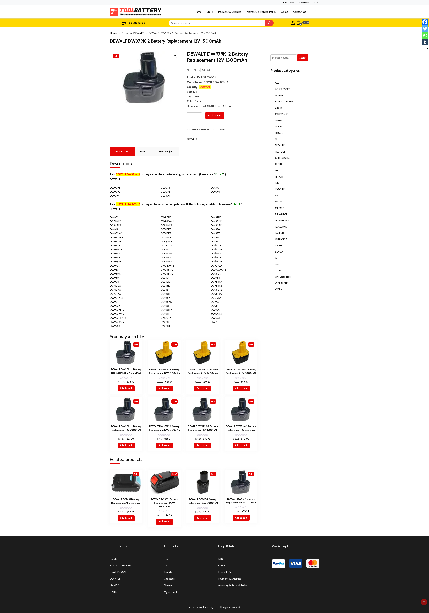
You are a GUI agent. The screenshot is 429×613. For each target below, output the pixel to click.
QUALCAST (281, 239)
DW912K (216, 217)
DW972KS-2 (117, 322)
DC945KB (115, 225)
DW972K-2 (116, 241)
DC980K (216, 273)
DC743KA (165, 229)
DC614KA (216, 257)
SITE (277, 257)
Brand (143, 151)
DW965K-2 (167, 273)
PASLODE (280, 233)
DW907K (165, 317)
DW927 (114, 301)
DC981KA (216, 293)
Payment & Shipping (229, 11)
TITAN (278, 270)
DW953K (115, 305)
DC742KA (115, 289)
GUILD (278, 164)
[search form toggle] (316, 12)
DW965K (216, 225)
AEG (277, 82)
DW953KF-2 (117, 309)
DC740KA (115, 221)
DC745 (215, 301)
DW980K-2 (167, 221)
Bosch (278, 107)
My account (288, 2)
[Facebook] (425, 22)
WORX (278, 289)
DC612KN (216, 249)
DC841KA (165, 257)
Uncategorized (283, 276)
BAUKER (279, 95)
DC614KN (216, 261)
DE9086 (165, 191)
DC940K (165, 293)
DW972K (165, 217)
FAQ (220, 559)
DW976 (215, 229)
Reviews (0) (165, 151)
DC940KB (166, 225)
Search (302, 57)
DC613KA (216, 253)
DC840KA (166, 261)
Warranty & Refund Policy (261, 11)
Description (122, 151)
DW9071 (115, 187)
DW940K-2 (167, 265)
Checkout (304, 2)
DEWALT (206, 129)
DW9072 (115, 191)
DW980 (215, 237)
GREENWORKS (282, 157)
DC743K (165, 285)
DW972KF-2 (117, 237)
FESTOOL (280, 151)
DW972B (115, 245)
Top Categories (136, 22)
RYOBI (278, 245)
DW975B (115, 257)
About (284, 11)
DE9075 (165, 187)
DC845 (164, 249)
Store (210, 11)
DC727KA (115, 293)
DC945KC (166, 301)
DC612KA (216, 245)
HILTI (277, 170)
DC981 (214, 305)
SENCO (279, 251)
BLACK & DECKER (284, 101)
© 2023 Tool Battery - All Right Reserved (214, 607)
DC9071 (215, 187)
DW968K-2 (167, 269)
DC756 (164, 289)
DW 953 (215, 322)
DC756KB (216, 285)
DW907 (215, 309)
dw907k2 (216, 313)
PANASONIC (281, 226)
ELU (277, 139)
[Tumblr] (425, 42)
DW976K (115, 326)
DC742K (165, 281)
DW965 (114, 269)
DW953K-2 (116, 233)
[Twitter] (425, 28)
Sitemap (168, 585)
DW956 (215, 277)
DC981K (164, 313)
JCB (277, 182)
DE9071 (215, 191)
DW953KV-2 (117, 313)
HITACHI (279, 176)
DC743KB (165, 233)
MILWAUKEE (281, 214)
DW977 (215, 233)
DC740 (164, 277)
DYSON (279, 132)
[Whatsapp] (425, 35)
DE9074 (114, 195)
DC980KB (217, 289)
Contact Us (299, 11)
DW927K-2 (116, 297)
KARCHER (280, 189)
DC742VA (115, 285)
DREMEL (279, 126)
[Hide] (427, 48)
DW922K (216, 221)
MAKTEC (279, 201)
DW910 (164, 322)
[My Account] (293, 22)
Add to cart (215, 115)
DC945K (165, 297)
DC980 (164, 305)
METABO (279, 208)
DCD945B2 (167, 241)
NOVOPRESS (282, 220)
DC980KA (166, 309)
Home (198, 11)
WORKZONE (281, 283)
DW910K (165, 326)
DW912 (114, 229)
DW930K (115, 273)
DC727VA (216, 265)
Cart (316, 2)
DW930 (114, 277)
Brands (168, 572)
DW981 (215, 241)
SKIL (277, 264)
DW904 (114, 281)
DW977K (115, 265)
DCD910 (216, 297)
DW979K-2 (116, 261)
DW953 (114, 217)
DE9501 (165, 195)
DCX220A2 (167, 245)
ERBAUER (280, 145)
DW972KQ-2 (218, 269)
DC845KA (166, 253)
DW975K (115, 253)
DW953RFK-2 (118, 317)
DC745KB (165, 237)
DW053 (215, 317)
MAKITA (279, 195)
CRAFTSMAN (281, 114)
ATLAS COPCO (282, 89)
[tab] (122, 151)
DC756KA (216, 281)
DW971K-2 (116, 249)
